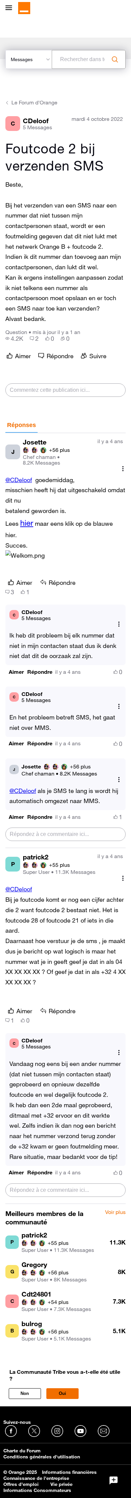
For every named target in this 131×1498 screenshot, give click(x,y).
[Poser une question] (113, 1480)
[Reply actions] (119, 624)
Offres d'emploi (21, 1484)
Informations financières (69, 1472)
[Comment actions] (123, 469)
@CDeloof (18, 479)
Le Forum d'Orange (34, 102)
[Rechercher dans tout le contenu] (114, 59)
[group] (14, 338)
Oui (62, 1393)
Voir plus (115, 1212)
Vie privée (61, 1484)
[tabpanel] (65, 818)
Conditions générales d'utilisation (41, 1457)
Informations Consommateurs (37, 1490)
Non (24, 1393)
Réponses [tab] (21, 425)
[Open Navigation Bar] (10, 8)
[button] (16, 672)
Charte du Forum (22, 1451)
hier (26, 523)
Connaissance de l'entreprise (36, 1478)
